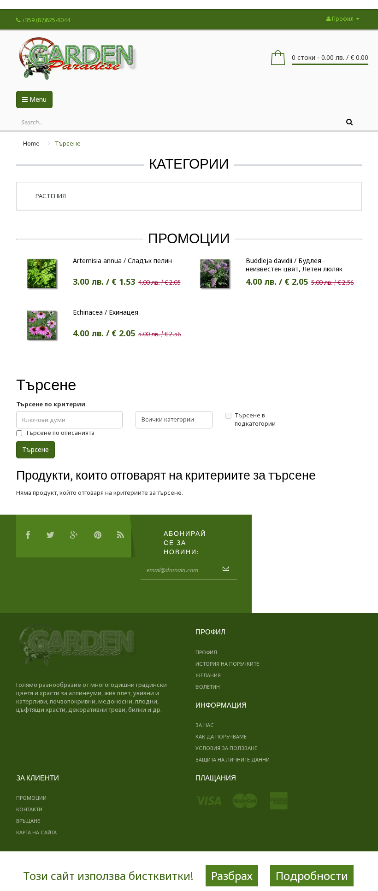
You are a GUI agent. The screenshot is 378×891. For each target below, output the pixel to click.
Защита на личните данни (232, 759)
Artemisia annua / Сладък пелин (122, 261)
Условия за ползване (226, 747)
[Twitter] (52, 536)
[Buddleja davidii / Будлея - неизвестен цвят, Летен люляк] (214, 272)
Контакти (29, 809)
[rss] (123, 536)
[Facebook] (30, 536)
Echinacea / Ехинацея (105, 312)
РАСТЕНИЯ (50, 196)
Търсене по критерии (50, 404)
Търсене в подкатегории (255, 419)
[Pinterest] (100, 536)
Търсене (68, 143)
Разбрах (232, 875)
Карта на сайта (36, 832)
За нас (204, 724)
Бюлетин (207, 686)
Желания (208, 675)
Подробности (312, 875)
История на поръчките (227, 663)
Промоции (31, 797)
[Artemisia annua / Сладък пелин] (42, 272)
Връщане (28, 820)
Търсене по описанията (59, 432)
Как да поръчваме (221, 736)
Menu (37, 99)
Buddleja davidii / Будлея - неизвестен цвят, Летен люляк (294, 265)
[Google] (76, 536)
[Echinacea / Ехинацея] (42, 324)
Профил (206, 652)
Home (31, 143)
